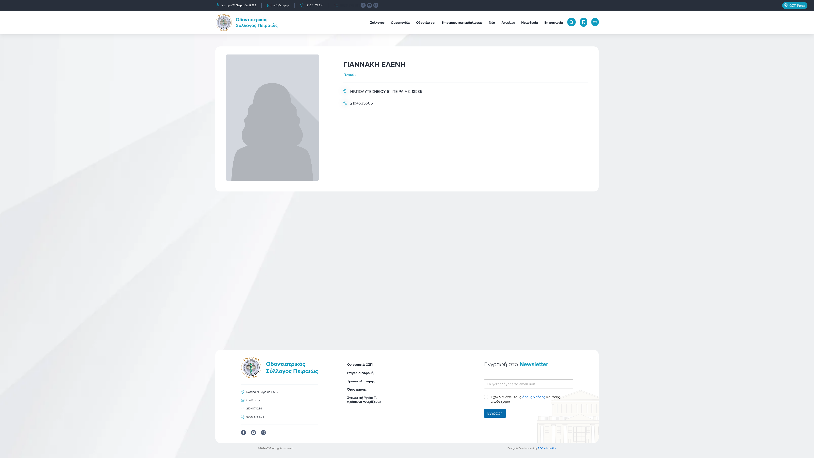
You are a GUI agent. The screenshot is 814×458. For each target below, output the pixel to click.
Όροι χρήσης (357, 389)
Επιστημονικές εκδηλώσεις (462, 22)
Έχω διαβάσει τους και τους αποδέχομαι (525, 399)
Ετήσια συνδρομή (360, 372)
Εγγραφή (495, 413)
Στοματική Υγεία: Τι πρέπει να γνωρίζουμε (364, 399)
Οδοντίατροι (425, 22)
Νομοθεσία (529, 22)
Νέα (492, 22)
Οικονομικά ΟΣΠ (360, 364)
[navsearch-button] (571, 22)
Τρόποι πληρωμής (361, 381)
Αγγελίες (508, 22)
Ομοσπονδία (400, 22)
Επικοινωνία (553, 22)
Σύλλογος (377, 22)
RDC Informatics (547, 448)
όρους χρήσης (533, 397)
